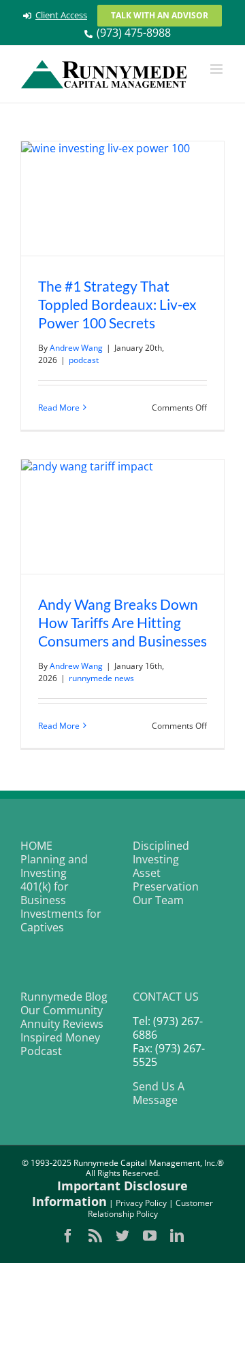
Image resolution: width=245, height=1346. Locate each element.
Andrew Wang (76, 347)
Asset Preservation (166, 879)
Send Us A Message (158, 1093)
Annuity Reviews (61, 1023)
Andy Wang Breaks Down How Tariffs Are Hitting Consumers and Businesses (122, 622)
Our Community (61, 1010)
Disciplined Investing (161, 852)
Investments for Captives (60, 920)
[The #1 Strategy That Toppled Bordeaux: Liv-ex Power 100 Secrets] (122, 198)
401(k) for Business (44, 893)
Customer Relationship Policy (151, 1208)
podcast (84, 360)
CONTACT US (166, 996)
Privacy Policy (141, 1203)
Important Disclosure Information (110, 1193)
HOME (36, 845)
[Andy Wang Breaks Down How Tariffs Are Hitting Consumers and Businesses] (122, 517)
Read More (59, 407)
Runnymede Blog (64, 996)
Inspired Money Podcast (60, 1044)
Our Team (158, 900)
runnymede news (101, 678)
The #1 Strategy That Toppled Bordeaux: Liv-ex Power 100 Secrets (117, 304)
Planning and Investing (54, 866)
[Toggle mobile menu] (217, 69)
